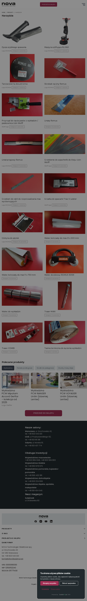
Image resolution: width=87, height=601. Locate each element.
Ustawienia (45, 589)
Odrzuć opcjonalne (69, 583)
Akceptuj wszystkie (49, 583)
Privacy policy (55, 589)
